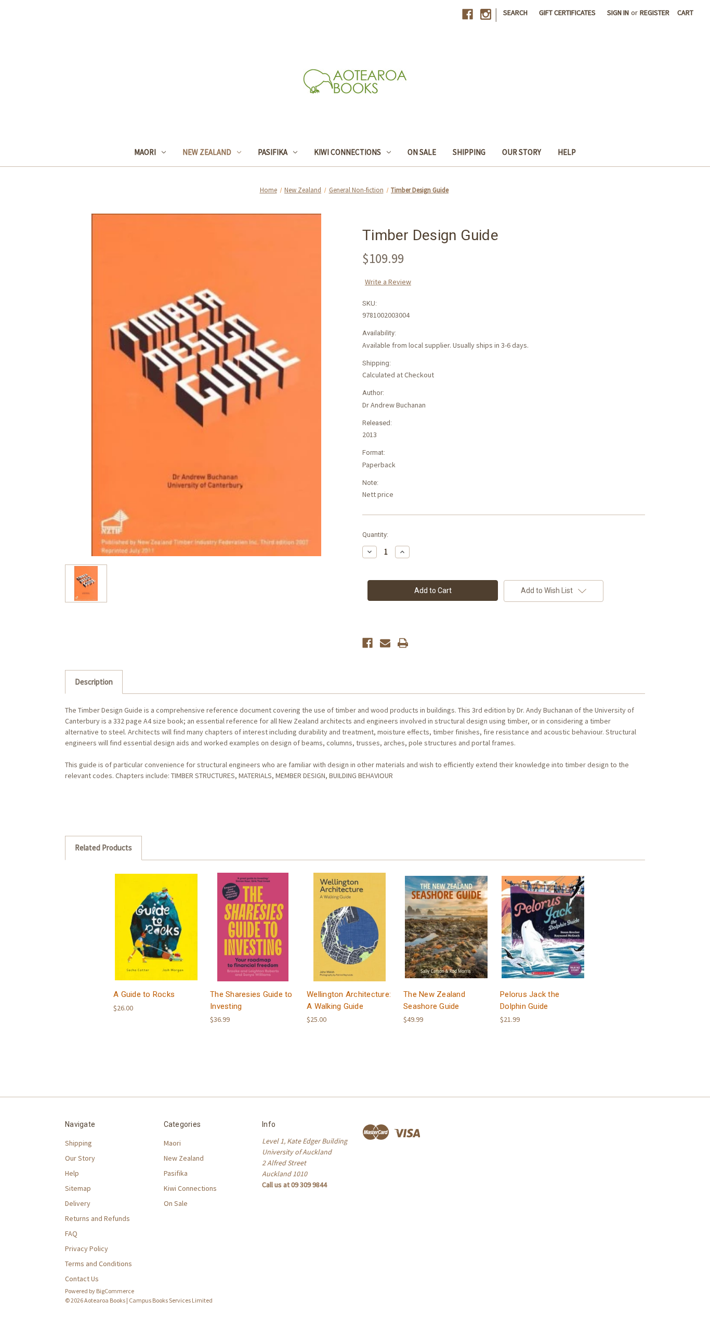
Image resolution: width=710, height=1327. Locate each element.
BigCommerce (115, 1291)
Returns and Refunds (97, 1218)
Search (515, 12)
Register (654, 12)
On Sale (421, 152)
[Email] (385, 643)
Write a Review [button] (388, 281)
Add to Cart (156, 936)
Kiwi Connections (347, 152)
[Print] (403, 643)
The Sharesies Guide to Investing (251, 1000)
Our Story (521, 152)
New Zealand (206, 152)
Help (567, 152)
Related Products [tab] (103, 847)
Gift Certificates (567, 12)
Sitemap (78, 1188)
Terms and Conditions (98, 1263)
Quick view (155, 918)
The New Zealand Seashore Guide (434, 1000)
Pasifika (272, 152)
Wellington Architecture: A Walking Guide (349, 1000)
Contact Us (82, 1278)
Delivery (77, 1203)
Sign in (618, 12)
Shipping (469, 152)
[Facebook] (467, 14)
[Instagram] (485, 14)
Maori (145, 152)
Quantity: (375, 534)
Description (94, 682)
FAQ (71, 1233)
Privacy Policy (86, 1248)
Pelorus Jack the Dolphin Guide (529, 1000)
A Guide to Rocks (144, 994)
